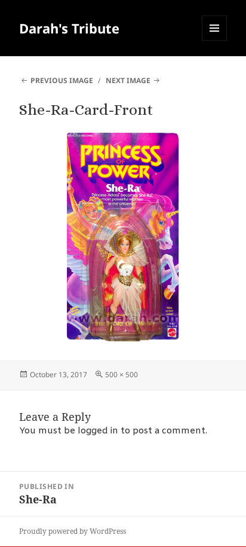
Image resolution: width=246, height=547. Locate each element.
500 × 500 (121, 374)
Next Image (128, 80)
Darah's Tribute (69, 28)
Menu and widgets (214, 40)
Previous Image (61, 80)
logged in (98, 431)
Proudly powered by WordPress (72, 531)
